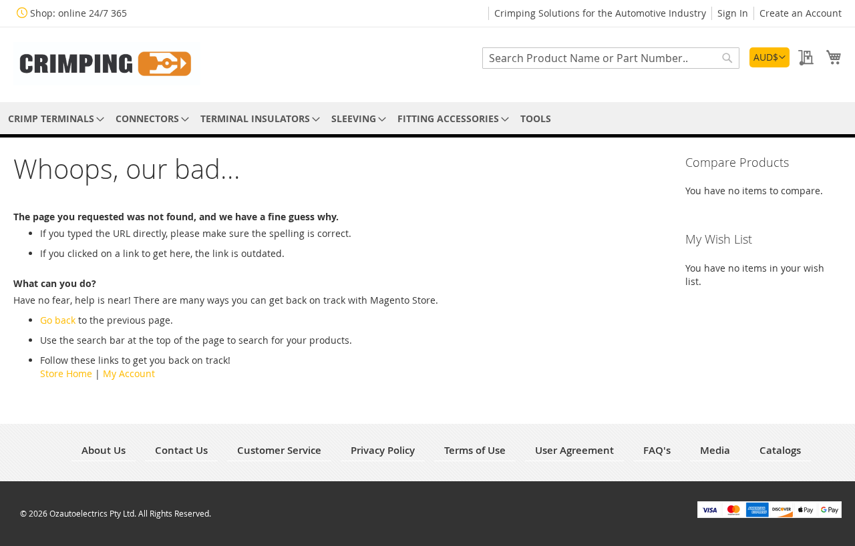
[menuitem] (54, 118)
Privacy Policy (383, 450)
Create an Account (800, 13)
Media (715, 450)
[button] (769, 57)
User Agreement (574, 450)
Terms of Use (475, 450)
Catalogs (780, 450)
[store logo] (106, 63)
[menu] (427, 118)
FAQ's (657, 450)
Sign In (732, 13)
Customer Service (279, 450)
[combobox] (610, 58)
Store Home (66, 373)
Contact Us (181, 450)
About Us (103, 450)
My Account (129, 373)
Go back (57, 320)
